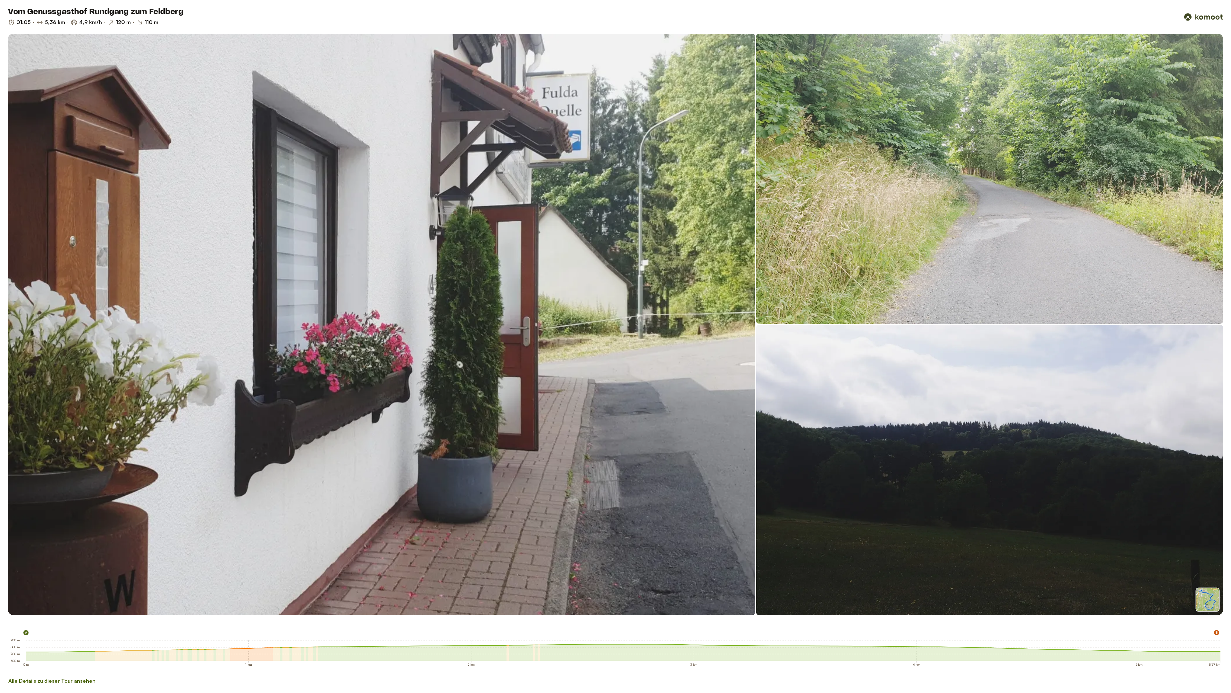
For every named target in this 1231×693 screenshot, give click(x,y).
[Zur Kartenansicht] (1207, 599)
